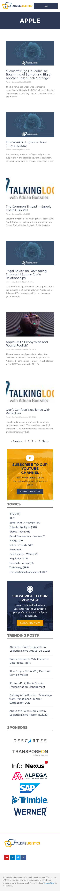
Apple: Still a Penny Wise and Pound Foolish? (27, 343)
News (12, 549)
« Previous (16, 441)
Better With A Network (22, 522)
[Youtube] (6, 857)
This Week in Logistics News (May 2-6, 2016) (26, 143)
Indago (13, 540)
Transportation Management (25, 572)
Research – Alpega (19, 563)
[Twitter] (18, 857)
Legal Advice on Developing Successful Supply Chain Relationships (26, 274)
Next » (45, 441)
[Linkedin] (12, 857)
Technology (15, 567)
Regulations (16, 558)
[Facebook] (23, 857)
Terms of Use (48, 883)
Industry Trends (18, 545)
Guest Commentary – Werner (25, 536)
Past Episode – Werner (22, 554)
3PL (11, 513)
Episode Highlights (19, 527)
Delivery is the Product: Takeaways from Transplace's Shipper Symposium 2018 (30, 699)
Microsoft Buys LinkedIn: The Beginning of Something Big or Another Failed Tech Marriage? (29, 74)
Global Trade (16, 531)
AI (10, 518)
